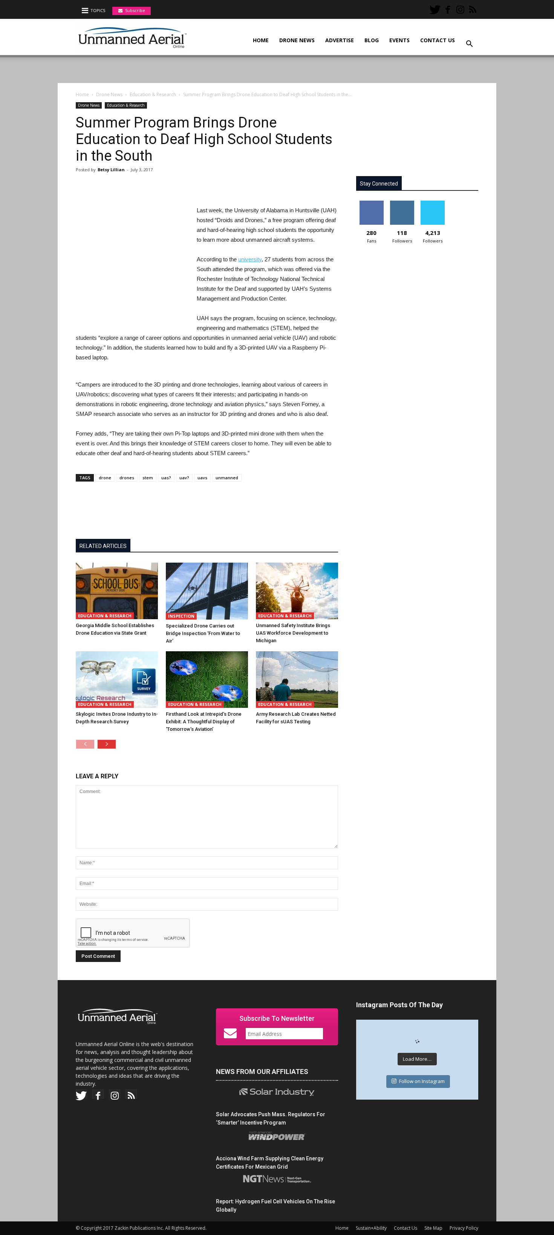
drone (105, 477)
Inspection (181, 616)
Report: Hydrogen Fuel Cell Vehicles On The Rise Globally (275, 1205)
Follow (402, 203)
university (250, 259)
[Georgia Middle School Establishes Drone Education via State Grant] (117, 591)
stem (147, 477)
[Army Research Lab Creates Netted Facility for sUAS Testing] (297, 679)
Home (261, 40)
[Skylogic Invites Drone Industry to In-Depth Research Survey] (117, 679)
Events (399, 40)
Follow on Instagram (422, 1081)
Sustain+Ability (371, 1228)
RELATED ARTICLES (103, 546)
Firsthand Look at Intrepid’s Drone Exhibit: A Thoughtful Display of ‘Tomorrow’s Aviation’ (204, 721)
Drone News (297, 40)
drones (126, 477)
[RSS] (472, 7)
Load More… (417, 1059)
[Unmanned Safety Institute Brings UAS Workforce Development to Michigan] (297, 591)
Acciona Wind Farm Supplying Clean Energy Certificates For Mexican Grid (269, 1162)
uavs (202, 477)
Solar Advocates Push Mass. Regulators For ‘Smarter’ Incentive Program (270, 1118)
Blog (371, 40)
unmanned (227, 477)
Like (371, 203)
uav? (184, 477)
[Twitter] (435, 7)
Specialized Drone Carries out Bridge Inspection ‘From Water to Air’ (203, 633)
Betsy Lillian (111, 169)
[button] (469, 39)
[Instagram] (460, 7)
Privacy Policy (464, 1228)
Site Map (433, 1228)
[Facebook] (447, 7)
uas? (166, 477)
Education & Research (153, 94)
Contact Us (437, 40)
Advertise (339, 40)
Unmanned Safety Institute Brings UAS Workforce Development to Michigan (293, 633)
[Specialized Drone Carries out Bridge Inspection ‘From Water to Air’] (207, 591)
